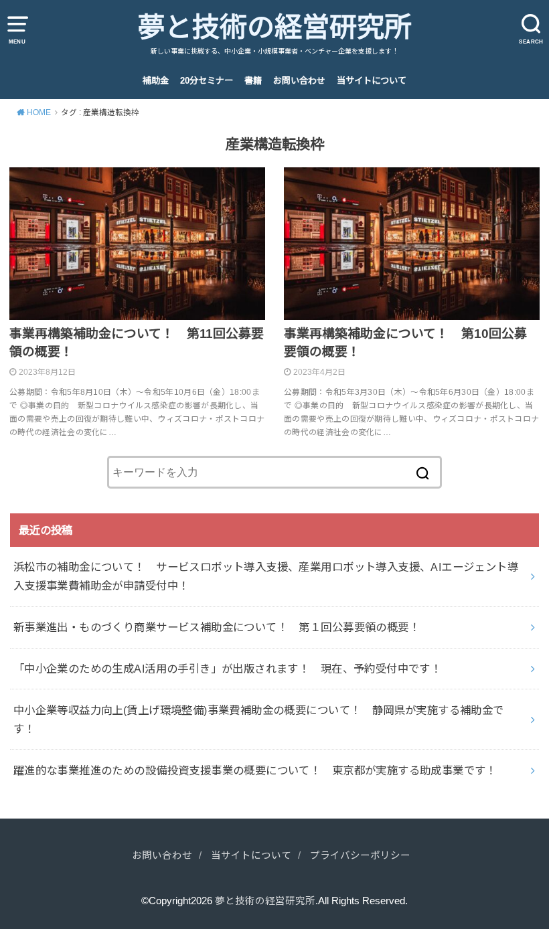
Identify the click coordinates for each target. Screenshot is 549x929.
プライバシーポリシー (360, 855)
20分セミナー (206, 81)
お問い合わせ (299, 81)
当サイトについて (371, 81)
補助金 (156, 81)
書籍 (253, 81)
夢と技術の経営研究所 (274, 27)
